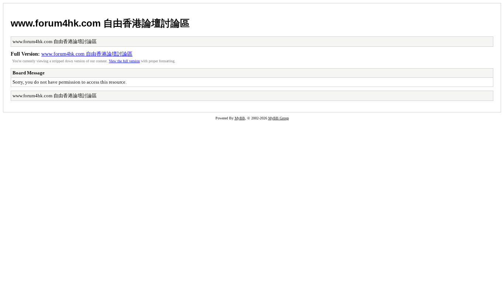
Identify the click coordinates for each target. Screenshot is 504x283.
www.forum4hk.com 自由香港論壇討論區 (100, 23)
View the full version (124, 61)
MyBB (240, 118)
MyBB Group (278, 118)
